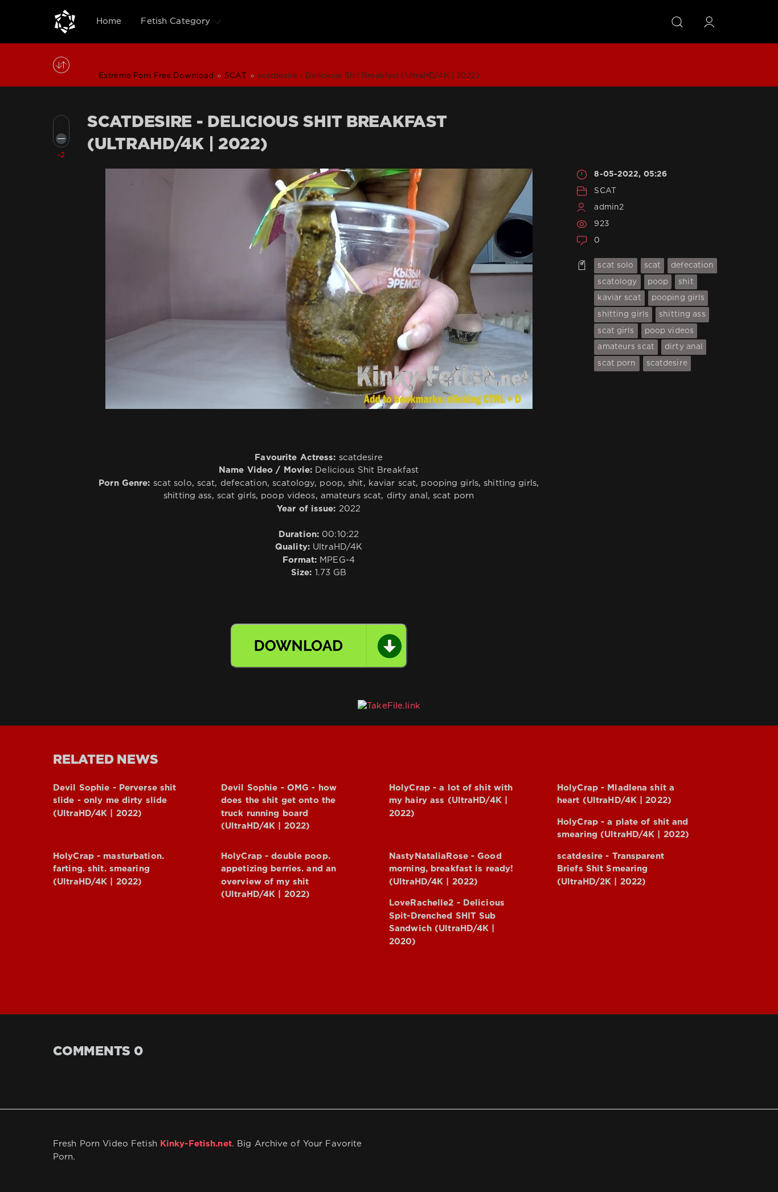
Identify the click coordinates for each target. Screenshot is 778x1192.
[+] (61, 123)
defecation (692, 265)
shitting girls (623, 314)
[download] (319, 646)
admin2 (609, 207)
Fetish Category (175, 21)
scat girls (615, 330)
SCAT (605, 190)
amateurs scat (625, 346)
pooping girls (678, 297)
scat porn (616, 363)
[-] (61, 138)
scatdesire (666, 363)
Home (108, 21)
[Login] (709, 21)
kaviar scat (619, 297)
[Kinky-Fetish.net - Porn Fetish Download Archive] (65, 21)
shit (685, 281)
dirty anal (684, 346)
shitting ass (682, 314)
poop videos (669, 330)
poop (658, 281)
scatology (617, 281)
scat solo (615, 265)
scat (652, 265)
